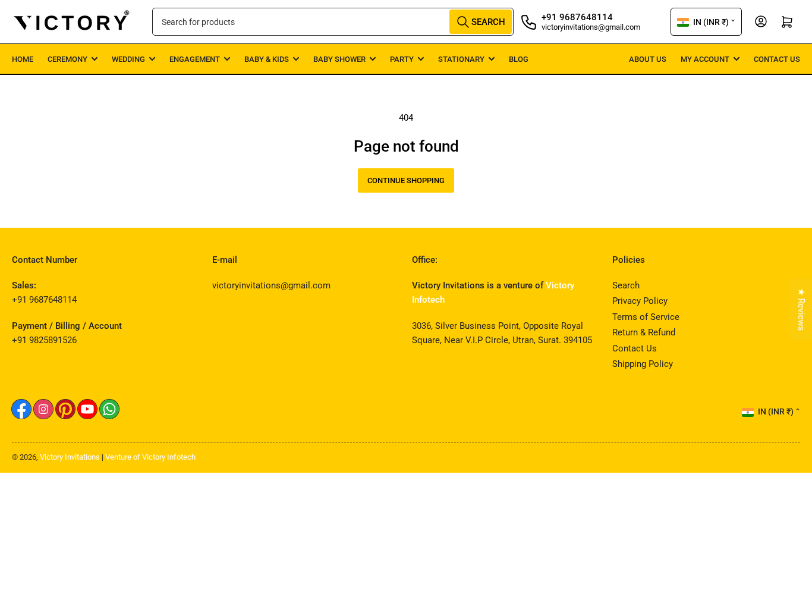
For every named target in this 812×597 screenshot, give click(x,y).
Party (402, 59)
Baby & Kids (266, 59)
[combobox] (333, 22)
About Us (647, 59)
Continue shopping (406, 180)
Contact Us (777, 59)
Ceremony (67, 59)
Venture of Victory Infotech (150, 457)
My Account (705, 59)
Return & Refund (643, 332)
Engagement (194, 59)
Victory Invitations (70, 457)
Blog (518, 59)
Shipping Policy (642, 364)
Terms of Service (645, 317)
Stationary (461, 59)
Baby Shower (339, 59)
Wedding (128, 59)
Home (22, 59)
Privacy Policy (640, 301)
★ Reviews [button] (801, 309)
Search (626, 285)
